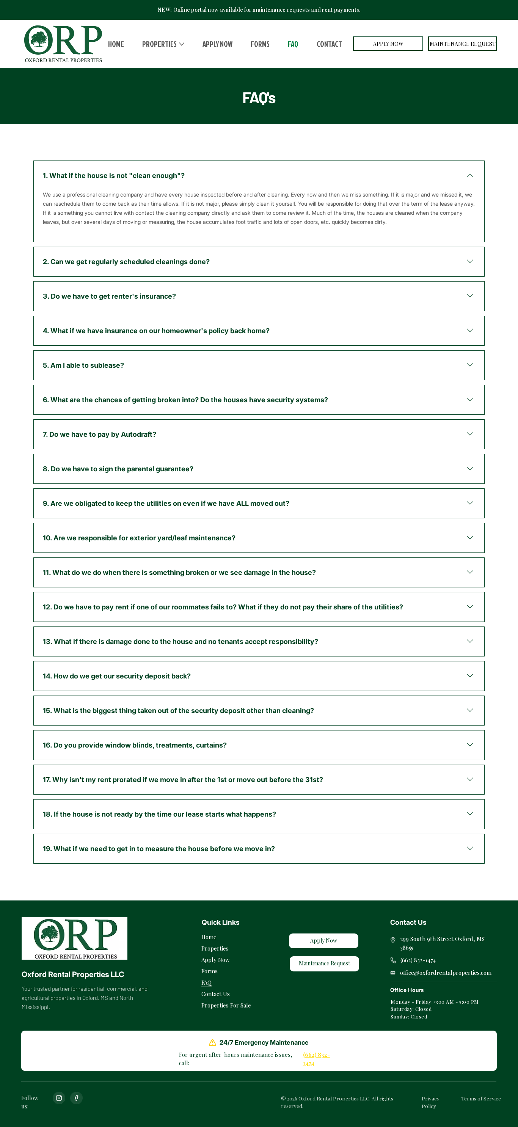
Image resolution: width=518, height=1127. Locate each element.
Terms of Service (481, 1098)
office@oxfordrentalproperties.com (445, 972)
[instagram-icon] (59, 1098)
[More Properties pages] (181, 44)
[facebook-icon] (76, 1098)
